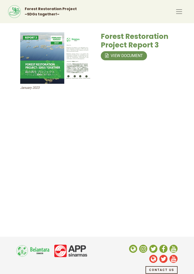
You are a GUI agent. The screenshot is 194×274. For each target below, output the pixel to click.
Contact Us (161, 270)
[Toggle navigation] (179, 11)
